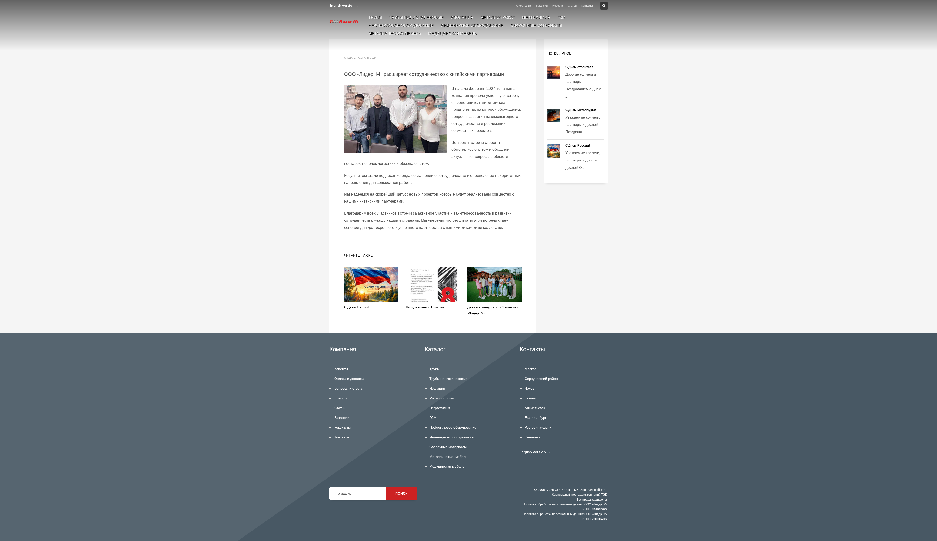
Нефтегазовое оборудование (452, 427)
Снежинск (532, 437)
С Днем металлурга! (581, 110)
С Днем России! (356, 307)
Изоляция (437, 388)
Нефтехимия (439, 407)
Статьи (572, 6)
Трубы (434, 368)
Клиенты (341, 368)
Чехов (529, 388)
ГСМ (433, 417)
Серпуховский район (541, 378)
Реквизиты (342, 427)
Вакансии (542, 6)
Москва (530, 368)
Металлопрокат (441, 398)
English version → (343, 5)
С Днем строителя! (580, 67)
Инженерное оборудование (451, 437)
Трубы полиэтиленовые (448, 378)
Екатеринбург (535, 417)
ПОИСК (401, 493)
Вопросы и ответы (348, 388)
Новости (557, 6)
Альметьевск (535, 407)
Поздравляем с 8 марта (425, 307)
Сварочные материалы (448, 446)
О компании (523, 6)
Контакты (587, 6)
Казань (530, 398)
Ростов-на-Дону (538, 427)
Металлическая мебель (448, 456)
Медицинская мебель (446, 466)
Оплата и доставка (349, 378)
